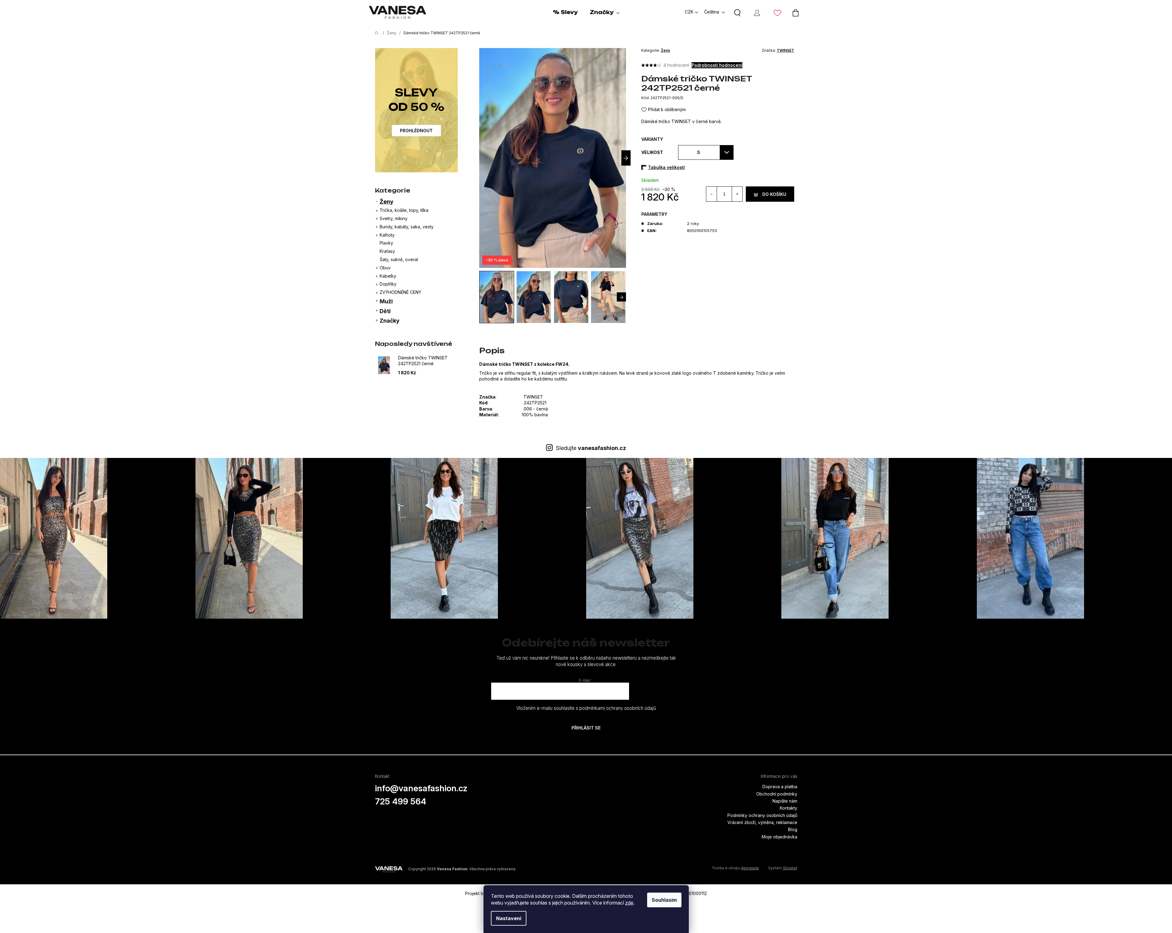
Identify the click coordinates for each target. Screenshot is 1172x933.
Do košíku (774, 194)
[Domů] (375, 33)
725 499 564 (400, 801)
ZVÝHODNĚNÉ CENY (400, 292)
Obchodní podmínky (776, 793)
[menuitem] (565, 12)
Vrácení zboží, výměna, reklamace (762, 822)
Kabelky (388, 276)
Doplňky (388, 284)
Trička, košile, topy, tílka (404, 210)
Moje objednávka (779, 836)
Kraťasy (387, 251)
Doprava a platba (779, 786)
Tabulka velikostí (666, 167)
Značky (390, 320)
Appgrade (750, 868)
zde (629, 903)
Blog (792, 829)
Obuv (385, 267)
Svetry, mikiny (394, 218)
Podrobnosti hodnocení (717, 65)
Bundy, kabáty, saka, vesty (407, 226)
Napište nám (784, 801)
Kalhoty (387, 235)
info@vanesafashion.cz (421, 788)
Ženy (386, 201)
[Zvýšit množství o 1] (737, 194)
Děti (385, 311)
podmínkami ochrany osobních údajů (617, 708)
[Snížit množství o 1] (711, 194)
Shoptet (790, 868)
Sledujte (591, 448)
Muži (386, 301)
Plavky (386, 242)
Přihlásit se (586, 727)
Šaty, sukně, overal (399, 259)
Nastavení (508, 918)
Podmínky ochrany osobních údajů (762, 815)
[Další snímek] (626, 158)
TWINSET (785, 50)
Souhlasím (664, 900)
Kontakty (788, 808)
